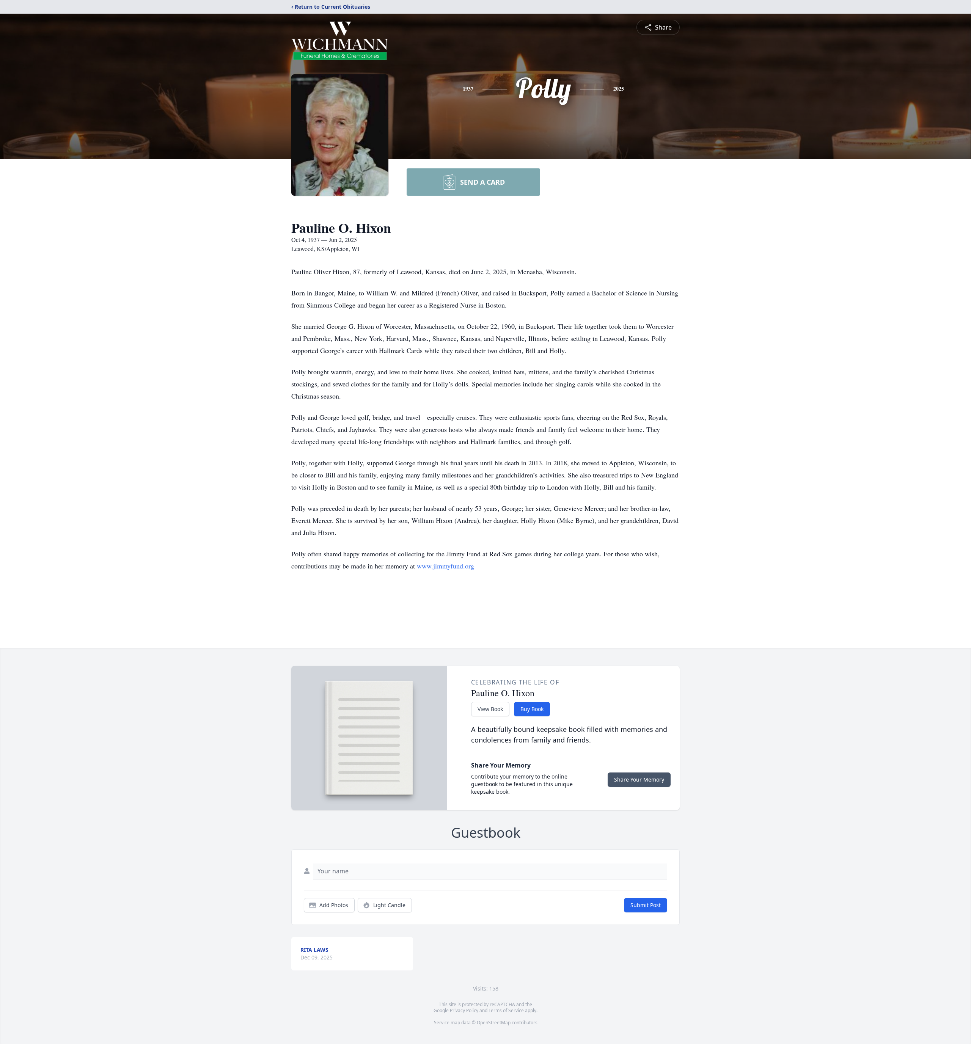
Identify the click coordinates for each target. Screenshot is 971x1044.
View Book (490, 709)
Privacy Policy (464, 1010)
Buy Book (532, 709)
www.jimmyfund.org (445, 565)
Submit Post (645, 905)
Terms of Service (506, 1010)
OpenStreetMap (494, 1022)
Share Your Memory (639, 779)
